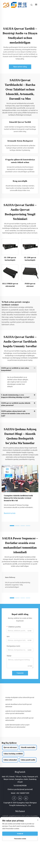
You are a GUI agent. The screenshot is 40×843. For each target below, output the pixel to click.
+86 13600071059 (22, 793)
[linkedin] (20, 798)
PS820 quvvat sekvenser (30, 285)
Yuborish (20, 673)
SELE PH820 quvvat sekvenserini (10, 285)
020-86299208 (21, 786)
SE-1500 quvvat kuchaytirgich (10, 259)
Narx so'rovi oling (20, 67)
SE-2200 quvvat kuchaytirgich (30, 259)
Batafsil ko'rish (9, 513)
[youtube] (26, 798)
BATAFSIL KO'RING (10, 247)
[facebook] (14, 798)
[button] (12, 525)
